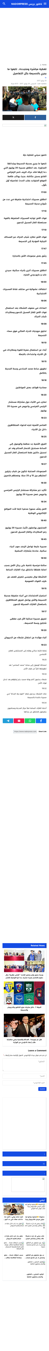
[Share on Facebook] (41, 720)
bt (46, 77)
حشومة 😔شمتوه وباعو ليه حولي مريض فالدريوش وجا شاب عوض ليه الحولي (34, 1219)
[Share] (35, 117)
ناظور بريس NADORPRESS (26, 4)
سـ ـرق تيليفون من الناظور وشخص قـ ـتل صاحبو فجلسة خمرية (35, 1258)
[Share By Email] (19, 720)
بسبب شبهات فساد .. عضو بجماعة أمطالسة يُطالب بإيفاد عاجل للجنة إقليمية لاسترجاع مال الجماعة (13, 1259)
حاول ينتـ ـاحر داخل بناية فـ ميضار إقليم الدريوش (14, 1237)
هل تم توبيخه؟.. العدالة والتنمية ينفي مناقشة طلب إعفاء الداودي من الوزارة (24, 1041)
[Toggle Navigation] (45, 4)
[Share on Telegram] (8, 720)
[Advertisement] (24, 34)
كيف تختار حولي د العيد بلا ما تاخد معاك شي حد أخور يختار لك (13, 1219)
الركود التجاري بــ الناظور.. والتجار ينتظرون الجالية (35, 1275)
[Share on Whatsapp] (30, 720)
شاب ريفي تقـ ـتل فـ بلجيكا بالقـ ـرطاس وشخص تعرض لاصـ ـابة (35, 1239)
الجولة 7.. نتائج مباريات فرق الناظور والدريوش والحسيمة (24, 1009)
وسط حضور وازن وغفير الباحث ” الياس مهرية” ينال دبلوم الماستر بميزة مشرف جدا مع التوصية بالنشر (24, 976)
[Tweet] (13, 117)
